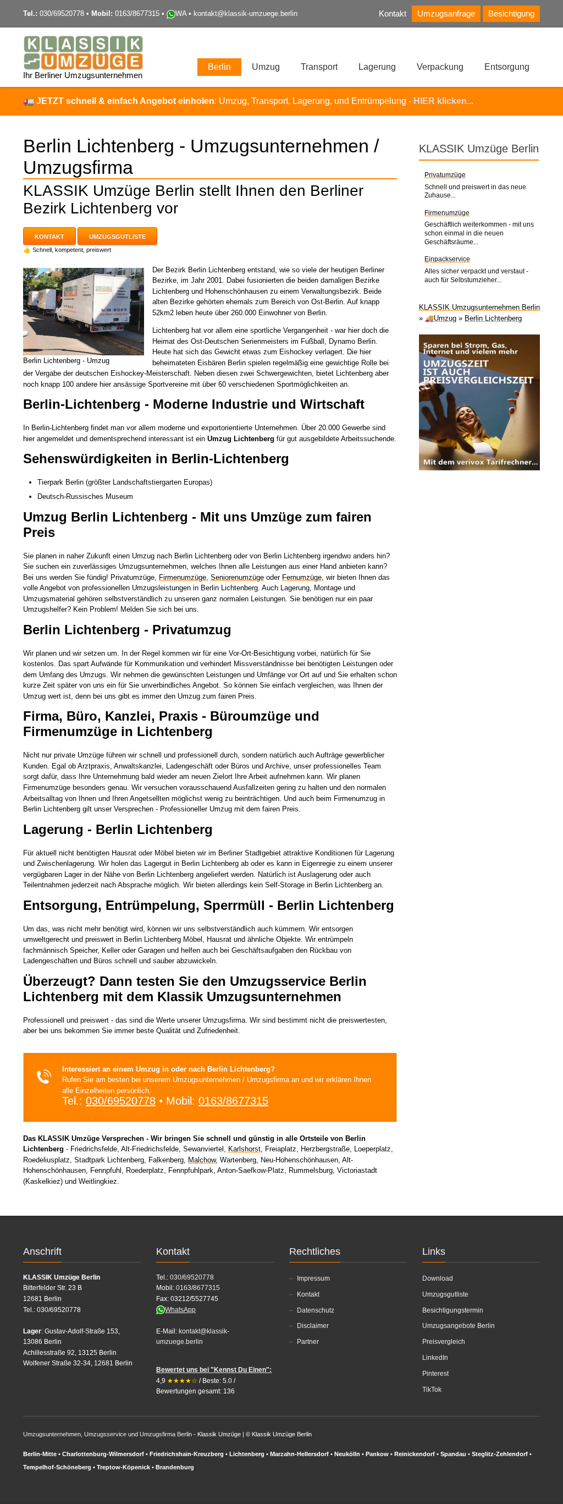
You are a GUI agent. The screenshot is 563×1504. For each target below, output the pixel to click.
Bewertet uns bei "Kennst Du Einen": (214, 1370)
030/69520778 (62, 13)
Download (437, 1278)
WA (180, 13)
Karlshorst (244, 1149)
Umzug (266, 67)
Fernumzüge (302, 577)
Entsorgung (506, 67)
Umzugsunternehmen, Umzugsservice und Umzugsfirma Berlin (107, 1434)
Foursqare (533, 40)
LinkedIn (435, 1358)
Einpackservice (447, 259)
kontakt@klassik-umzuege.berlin (245, 13)
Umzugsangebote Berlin (458, 1326)
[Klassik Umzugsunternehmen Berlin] (83, 52)
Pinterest (435, 1373)
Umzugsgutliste (117, 236)
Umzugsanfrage (446, 13)
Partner (308, 1342)
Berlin (219, 67)
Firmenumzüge (182, 577)
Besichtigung (511, 13)
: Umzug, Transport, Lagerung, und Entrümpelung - (254, 101)
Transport (319, 67)
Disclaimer (313, 1326)
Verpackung (440, 67)
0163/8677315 (137, 13)
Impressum (313, 1278)
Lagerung (377, 67)
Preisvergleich (443, 1342)
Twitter (497, 40)
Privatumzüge (445, 175)
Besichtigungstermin (452, 1310)
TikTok (431, 1389)
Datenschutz (315, 1310)
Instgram (515, 40)
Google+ (498, 1486)
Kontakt (392, 13)
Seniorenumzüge (237, 577)
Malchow (202, 1160)
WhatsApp (180, 1310)
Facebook (478, 40)
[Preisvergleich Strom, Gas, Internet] (479, 402)
